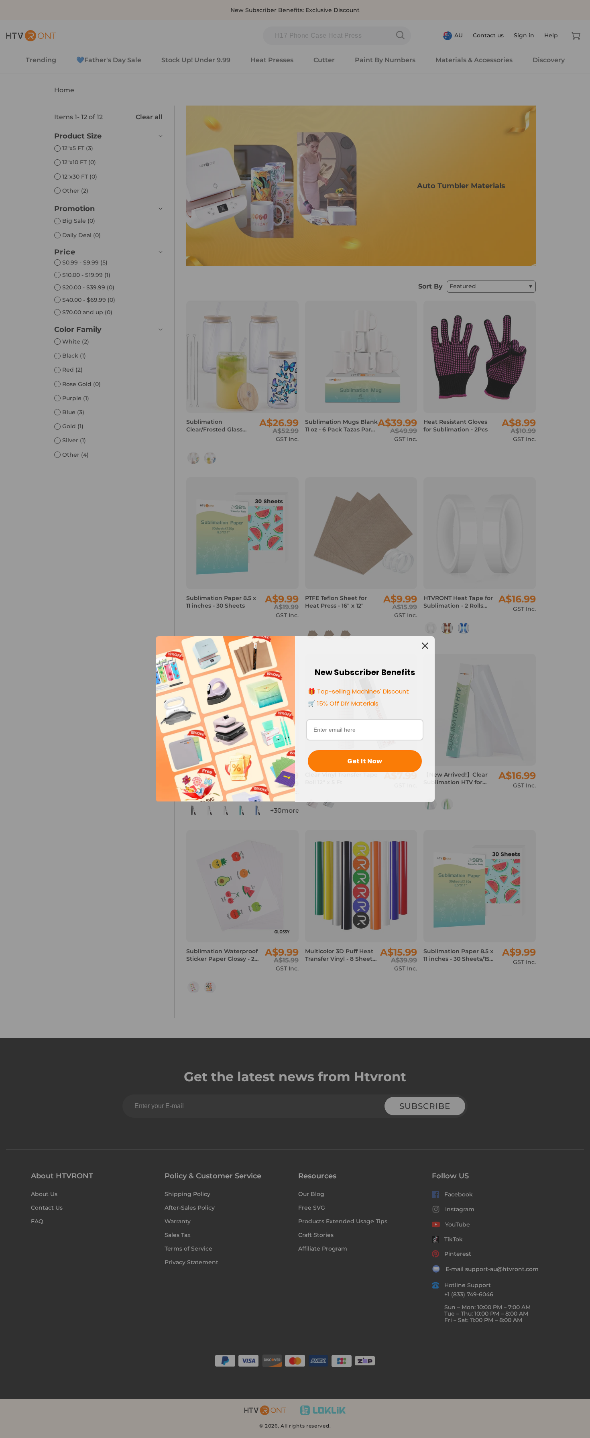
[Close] (425, 645)
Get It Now (364, 761)
